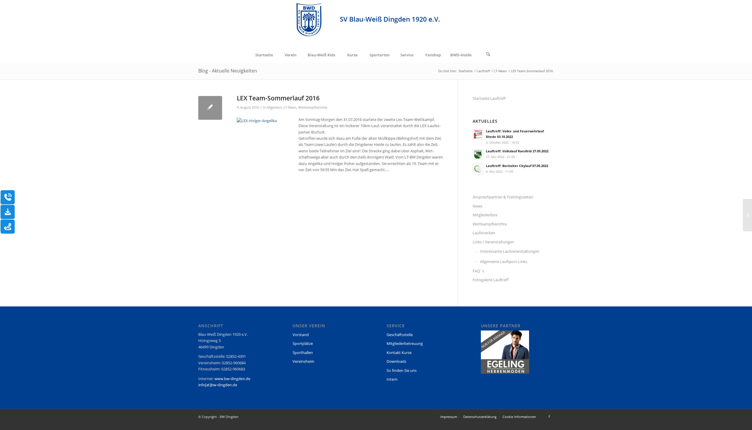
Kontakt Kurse (399, 352)
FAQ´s (478, 271)
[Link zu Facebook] (549, 416)
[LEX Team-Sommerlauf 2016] (210, 108)
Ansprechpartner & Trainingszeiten (503, 197)
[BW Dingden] (376, 23)
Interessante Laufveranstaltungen (509, 251)
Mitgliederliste (485, 214)
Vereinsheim (303, 361)
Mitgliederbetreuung (405, 343)
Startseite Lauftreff (489, 98)
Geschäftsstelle (400, 334)
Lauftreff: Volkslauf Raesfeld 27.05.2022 (517, 151)
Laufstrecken (484, 232)
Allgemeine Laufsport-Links (503, 261)
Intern (392, 379)
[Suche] (488, 55)
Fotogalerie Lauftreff (490, 279)
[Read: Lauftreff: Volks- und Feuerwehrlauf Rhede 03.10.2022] (478, 134)
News (477, 206)
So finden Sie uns (402, 370)
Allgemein (274, 107)
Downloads (396, 361)
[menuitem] (264, 55)
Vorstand (301, 334)
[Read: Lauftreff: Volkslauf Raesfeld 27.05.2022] (478, 154)
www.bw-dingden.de (232, 378)
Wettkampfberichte (312, 107)
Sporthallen (303, 352)
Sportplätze (303, 343)
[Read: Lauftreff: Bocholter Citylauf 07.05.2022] (478, 169)
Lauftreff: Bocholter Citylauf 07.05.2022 (517, 165)
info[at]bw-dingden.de (217, 384)
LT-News (289, 107)
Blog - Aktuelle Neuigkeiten (227, 71)
